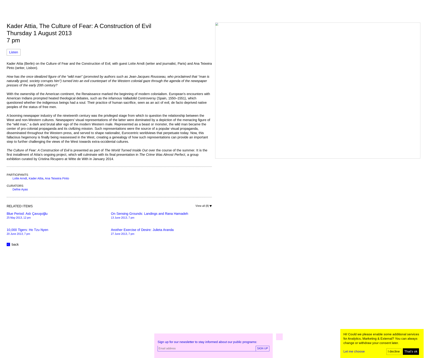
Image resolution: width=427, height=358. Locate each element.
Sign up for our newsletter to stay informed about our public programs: (207, 342)
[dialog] (382, 343)
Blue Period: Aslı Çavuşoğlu (27, 213)
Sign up (262, 348)
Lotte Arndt (20, 178)
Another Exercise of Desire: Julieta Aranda (142, 230)
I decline (394, 351)
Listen (13, 52)
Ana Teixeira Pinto (57, 178)
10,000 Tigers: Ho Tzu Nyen (27, 230)
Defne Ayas (20, 189)
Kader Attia (36, 178)
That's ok (410, 351)
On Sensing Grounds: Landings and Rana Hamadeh (149, 213)
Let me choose (354, 351)
